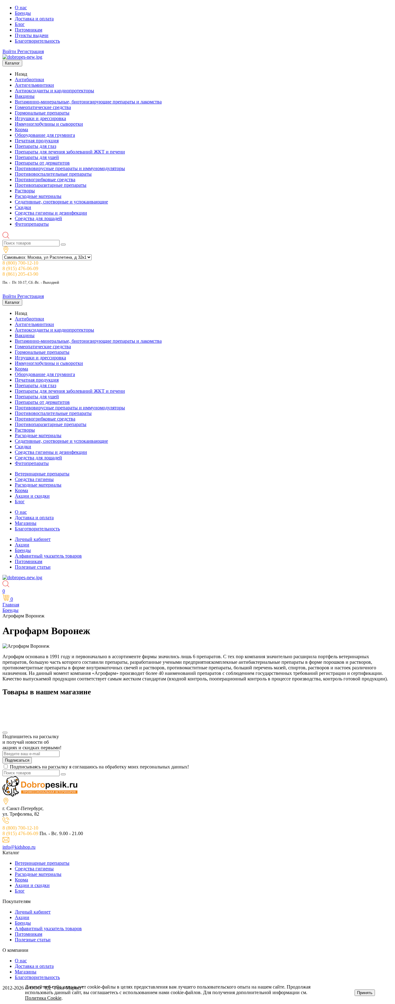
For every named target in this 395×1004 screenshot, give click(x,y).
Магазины (25, 523)
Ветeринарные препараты (42, 473)
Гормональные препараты (42, 112)
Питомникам (28, 29)
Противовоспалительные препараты (53, 174)
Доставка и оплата (34, 18)
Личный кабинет (33, 539)
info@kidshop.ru (18, 847)
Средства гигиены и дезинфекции (51, 212)
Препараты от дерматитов (42, 162)
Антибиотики (29, 79)
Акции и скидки (32, 496)
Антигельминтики (34, 85)
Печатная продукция (37, 140)
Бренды (23, 13)
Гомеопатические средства (43, 107)
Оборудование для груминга (45, 135)
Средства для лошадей (38, 218)
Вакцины (25, 96)
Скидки (23, 207)
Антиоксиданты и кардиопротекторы (54, 90)
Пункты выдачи (31, 35)
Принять (364, 992)
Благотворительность (37, 41)
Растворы (25, 190)
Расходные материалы (38, 196)
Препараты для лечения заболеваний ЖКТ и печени (70, 151)
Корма (21, 129)
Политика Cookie (43, 998)
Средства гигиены (34, 479)
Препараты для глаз (35, 146)
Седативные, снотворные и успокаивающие (61, 201)
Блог (20, 24)
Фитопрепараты (32, 224)
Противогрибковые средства (45, 179)
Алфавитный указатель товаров (48, 555)
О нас (21, 7)
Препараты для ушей (37, 157)
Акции (22, 544)
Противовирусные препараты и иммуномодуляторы (70, 168)
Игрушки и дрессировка (40, 118)
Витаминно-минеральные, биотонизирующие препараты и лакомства (88, 101)
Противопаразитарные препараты (50, 185)
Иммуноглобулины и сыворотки (49, 124)
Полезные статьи (33, 567)
